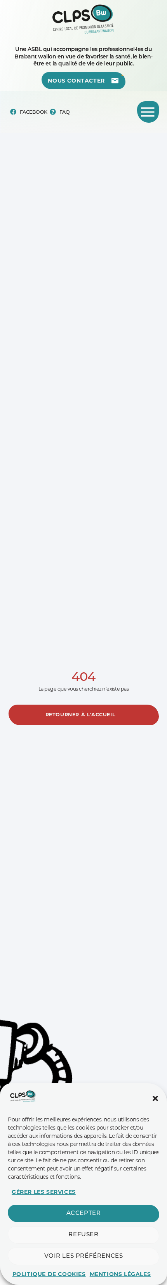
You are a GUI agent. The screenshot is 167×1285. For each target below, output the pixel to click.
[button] (155, 1098)
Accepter (83, 1213)
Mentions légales (120, 1274)
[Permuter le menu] (148, 112)
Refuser (83, 1235)
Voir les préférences (83, 1256)
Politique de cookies (49, 1274)
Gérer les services (44, 1191)
